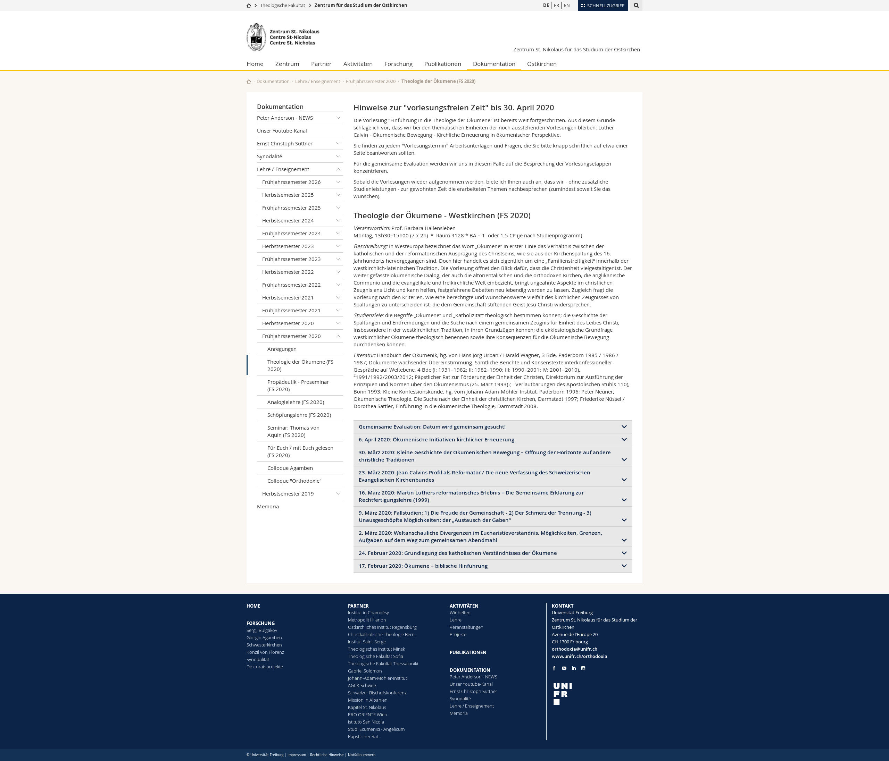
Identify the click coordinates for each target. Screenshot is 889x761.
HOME (253, 606)
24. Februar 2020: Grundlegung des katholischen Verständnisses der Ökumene (458, 553)
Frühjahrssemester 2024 (291, 233)
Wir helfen (460, 612)
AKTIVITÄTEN (464, 606)
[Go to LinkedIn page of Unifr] (574, 668)
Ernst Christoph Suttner (285, 143)
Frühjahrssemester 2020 (371, 81)
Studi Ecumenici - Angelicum (376, 729)
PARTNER (358, 606)
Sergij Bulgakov (262, 630)
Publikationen (442, 64)
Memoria (268, 506)
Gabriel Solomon (365, 671)
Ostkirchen (542, 64)
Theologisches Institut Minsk (376, 649)
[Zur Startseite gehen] (249, 5)
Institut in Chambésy (368, 612)
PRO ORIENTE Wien (367, 714)
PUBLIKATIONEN (468, 652)
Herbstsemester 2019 (288, 493)
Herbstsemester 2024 (288, 220)
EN (567, 5)
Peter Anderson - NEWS (285, 117)
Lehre (456, 620)
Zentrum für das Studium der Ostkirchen (361, 5)
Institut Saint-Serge (367, 642)
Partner (321, 64)
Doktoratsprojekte (265, 666)
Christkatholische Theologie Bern (381, 634)
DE (546, 5)
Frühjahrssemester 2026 (291, 181)
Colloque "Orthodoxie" (294, 480)
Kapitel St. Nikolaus (367, 707)
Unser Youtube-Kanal (282, 130)
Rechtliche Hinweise (327, 755)
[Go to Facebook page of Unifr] (554, 668)
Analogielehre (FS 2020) (295, 401)
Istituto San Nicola (366, 722)
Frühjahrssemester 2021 (291, 310)
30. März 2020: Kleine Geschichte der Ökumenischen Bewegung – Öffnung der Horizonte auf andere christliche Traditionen (485, 456)
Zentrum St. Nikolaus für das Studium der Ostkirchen (576, 49)
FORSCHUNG (261, 623)
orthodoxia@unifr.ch (574, 649)
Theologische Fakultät (282, 5)
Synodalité (269, 156)
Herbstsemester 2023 (288, 246)
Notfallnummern (361, 755)
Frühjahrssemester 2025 (291, 207)
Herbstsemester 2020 (288, 323)
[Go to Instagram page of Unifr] (583, 668)
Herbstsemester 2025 (288, 194)
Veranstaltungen (466, 627)
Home (255, 64)
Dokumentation (494, 64)
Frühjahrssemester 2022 (291, 284)
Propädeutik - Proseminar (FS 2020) (298, 385)
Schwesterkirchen (264, 645)
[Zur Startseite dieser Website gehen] (249, 81)
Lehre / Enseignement (317, 81)
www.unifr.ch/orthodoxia (579, 656)
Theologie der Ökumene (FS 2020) (300, 365)
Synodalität (258, 659)
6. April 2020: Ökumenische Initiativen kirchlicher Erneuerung (436, 439)
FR (556, 5)
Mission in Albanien (368, 700)
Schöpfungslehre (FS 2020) (299, 414)
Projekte (458, 634)
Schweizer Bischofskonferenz (377, 693)
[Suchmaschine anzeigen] (636, 5)
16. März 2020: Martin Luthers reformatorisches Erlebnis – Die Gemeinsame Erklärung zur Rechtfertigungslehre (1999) (471, 496)
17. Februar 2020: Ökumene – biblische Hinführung (423, 565)
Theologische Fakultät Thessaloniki (383, 663)
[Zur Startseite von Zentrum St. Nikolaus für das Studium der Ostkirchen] (288, 37)
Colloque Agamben (290, 467)
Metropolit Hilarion (367, 620)
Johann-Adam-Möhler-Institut (377, 678)
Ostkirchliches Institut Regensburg (382, 627)
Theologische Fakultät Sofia (375, 656)
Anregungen (282, 348)
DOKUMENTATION (470, 670)
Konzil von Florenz (265, 652)
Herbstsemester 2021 (288, 297)
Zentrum (287, 64)
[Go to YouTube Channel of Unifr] (564, 668)
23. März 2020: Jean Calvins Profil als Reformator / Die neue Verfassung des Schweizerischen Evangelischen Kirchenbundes (474, 476)
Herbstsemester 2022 (288, 271)
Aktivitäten (358, 64)
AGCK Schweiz (362, 685)
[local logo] (597, 693)
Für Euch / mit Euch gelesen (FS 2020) (300, 451)
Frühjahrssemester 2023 (291, 258)
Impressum (297, 755)
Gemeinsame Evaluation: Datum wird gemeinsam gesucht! (432, 426)
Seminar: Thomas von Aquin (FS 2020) (293, 431)
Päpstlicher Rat (363, 736)
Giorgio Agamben (264, 637)
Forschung (398, 64)
